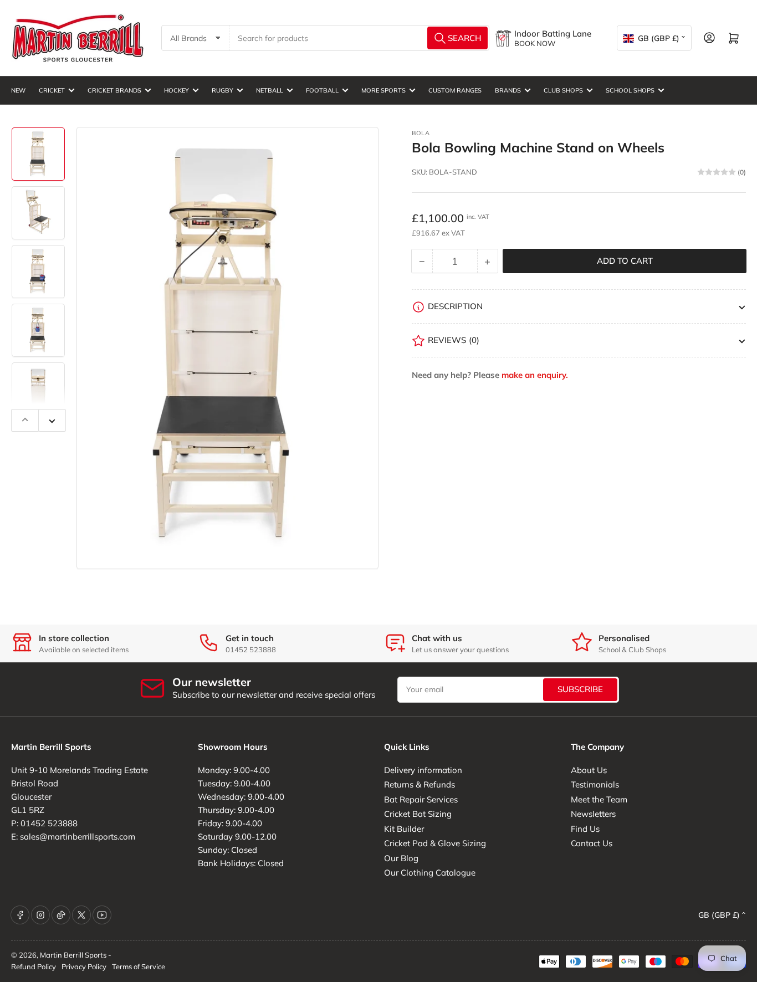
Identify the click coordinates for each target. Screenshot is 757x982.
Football (322, 90)
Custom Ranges (455, 90)
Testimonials (595, 784)
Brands (508, 90)
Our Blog (401, 858)
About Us (589, 770)
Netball (269, 90)
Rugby (222, 90)
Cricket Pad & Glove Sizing (435, 843)
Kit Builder (404, 829)
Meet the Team (599, 799)
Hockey (176, 90)
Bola (421, 133)
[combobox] (359, 38)
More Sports (383, 90)
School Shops (630, 90)
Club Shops (563, 90)
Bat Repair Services (421, 799)
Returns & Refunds (419, 784)
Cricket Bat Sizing (418, 814)
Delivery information (423, 770)
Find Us (585, 829)
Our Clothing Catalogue (429, 872)
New (18, 90)
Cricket (52, 90)
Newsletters (593, 814)
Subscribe (580, 689)
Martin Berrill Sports (73, 954)
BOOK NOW (534, 43)
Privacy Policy (84, 966)
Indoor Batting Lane (552, 33)
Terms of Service (138, 966)
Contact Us (591, 843)
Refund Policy (33, 966)
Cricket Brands (114, 90)
